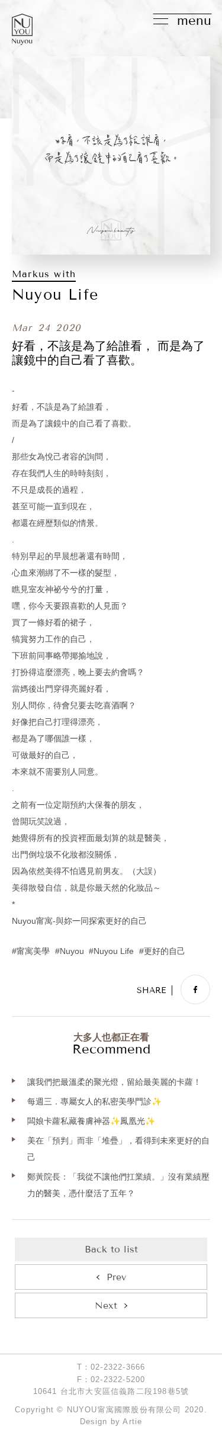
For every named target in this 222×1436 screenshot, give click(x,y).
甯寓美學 (33, 951)
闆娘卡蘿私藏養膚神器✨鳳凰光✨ (91, 1121)
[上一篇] (111, 1277)
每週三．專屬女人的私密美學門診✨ (94, 1101)
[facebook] (195, 989)
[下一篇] (111, 1305)
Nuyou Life (114, 951)
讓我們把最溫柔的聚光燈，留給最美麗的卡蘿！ (114, 1082)
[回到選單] (111, 1249)
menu (194, 21)
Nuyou (72, 951)
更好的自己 (164, 951)
